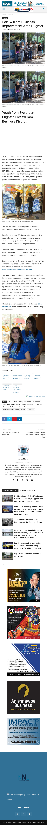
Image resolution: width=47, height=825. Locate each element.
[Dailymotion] (14, 480)
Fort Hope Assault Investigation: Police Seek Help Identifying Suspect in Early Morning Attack (27, 545)
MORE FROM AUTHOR (27, 490)
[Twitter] (9, 419)
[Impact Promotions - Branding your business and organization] (23, 731)
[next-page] (7, 564)
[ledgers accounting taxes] (23, 660)
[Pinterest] (14, 419)
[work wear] (23, 622)
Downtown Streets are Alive (6, 376)
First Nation (27, 401)
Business (10, 15)
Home (4, 15)
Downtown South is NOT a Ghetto (7, 387)
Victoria (23, 409)
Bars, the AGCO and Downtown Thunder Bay (17, 376)
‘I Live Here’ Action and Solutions (27, 376)
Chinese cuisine (17, 401)
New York (39, 404)
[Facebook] (4, 419)
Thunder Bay (22, 407)
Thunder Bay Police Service (11, 409)
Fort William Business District (11, 404)
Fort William (36, 401)
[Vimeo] (28, 480)
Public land (13, 407)
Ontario (5, 407)
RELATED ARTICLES (10, 490)
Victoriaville (31, 409)
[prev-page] (3, 564)
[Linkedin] (19, 419)
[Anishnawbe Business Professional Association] (23, 697)
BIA (9, 401)
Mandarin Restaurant (28, 404)
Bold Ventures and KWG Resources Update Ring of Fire (35, 434)
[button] (3, 9)
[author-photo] (23, 456)
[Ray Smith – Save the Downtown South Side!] (7, 556)
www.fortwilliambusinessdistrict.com (17, 269)
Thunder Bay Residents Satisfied (10, 433)
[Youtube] (33, 480)
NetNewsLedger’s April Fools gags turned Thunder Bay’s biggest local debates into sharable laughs (29, 498)
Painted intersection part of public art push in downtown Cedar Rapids (17, 389)
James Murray (8, 30)
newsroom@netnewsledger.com (28, 799)
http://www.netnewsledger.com (23, 462)
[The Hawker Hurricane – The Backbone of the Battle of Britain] (7, 522)
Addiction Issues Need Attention (37, 376)
